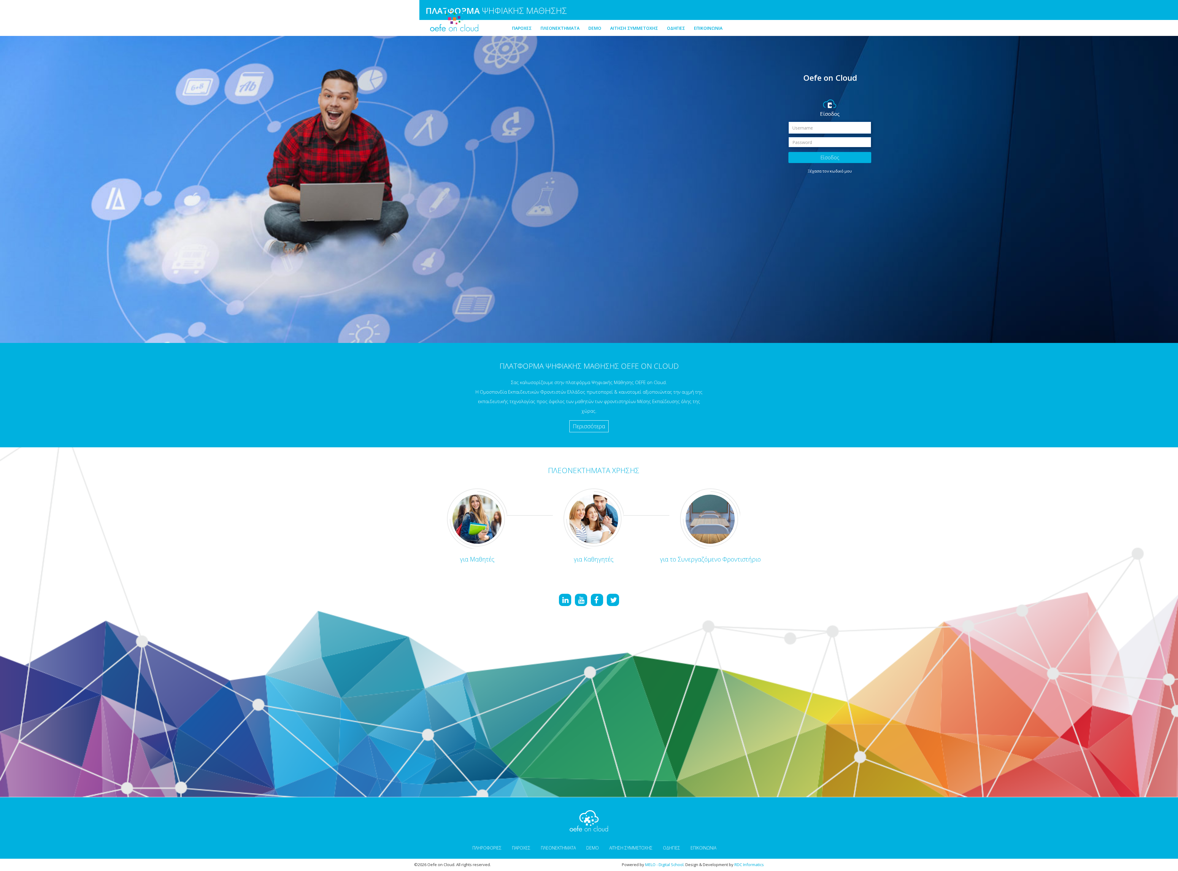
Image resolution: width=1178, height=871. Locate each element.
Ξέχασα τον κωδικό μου (830, 171)
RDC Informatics (749, 864)
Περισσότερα (589, 426)
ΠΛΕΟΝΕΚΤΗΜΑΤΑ (560, 28)
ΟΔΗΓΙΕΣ (676, 28)
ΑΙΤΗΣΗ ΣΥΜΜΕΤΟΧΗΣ (634, 28)
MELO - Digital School (664, 864)
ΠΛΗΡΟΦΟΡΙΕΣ (487, 848)
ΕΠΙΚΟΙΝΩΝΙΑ (708, 28)
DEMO (594, 28)
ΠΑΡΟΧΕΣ (522, 28)
